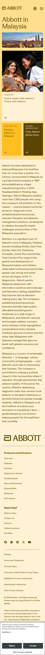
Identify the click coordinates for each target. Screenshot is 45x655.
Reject (12, 646)
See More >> (6, 632)
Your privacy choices (22, 652)
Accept (33, 646)
